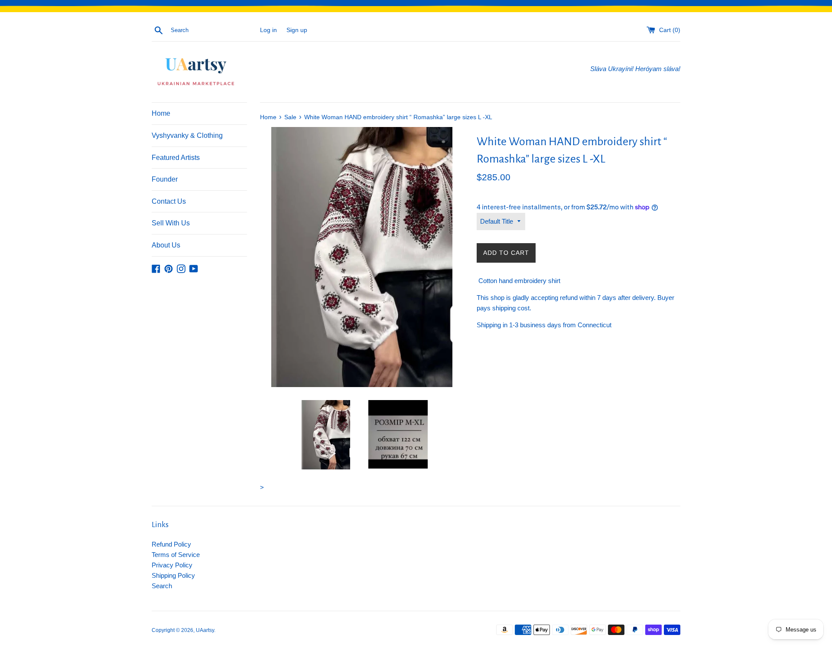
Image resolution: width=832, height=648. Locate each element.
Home (161, 113)
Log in (268, 30)
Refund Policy (171, 544)
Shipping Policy (173, 575)
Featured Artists (176, 157)
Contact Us (169, 201)
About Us (166, 245)
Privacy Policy (172, 565)
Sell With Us (171, 223)
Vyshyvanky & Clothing (187, 135)
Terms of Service (176, 554)
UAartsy (205, 630)
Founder (165, 179)
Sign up (296, 30)
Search (162, 585)
